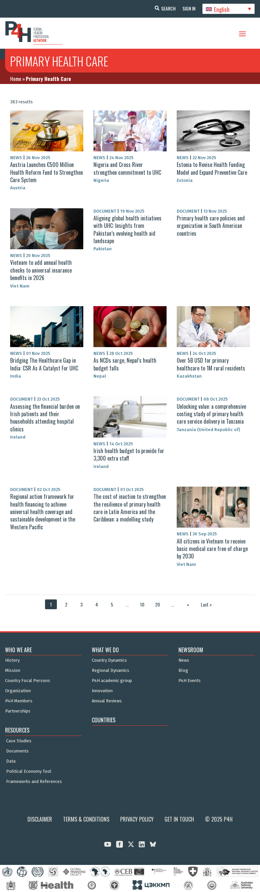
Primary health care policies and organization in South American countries (211, 225)
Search (168, 8)
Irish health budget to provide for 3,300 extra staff (128, 454)
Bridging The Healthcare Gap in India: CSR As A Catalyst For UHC (44, 364)
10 (142, 604)
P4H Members (18, 701)
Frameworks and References (34, 781)
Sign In (188, 8)
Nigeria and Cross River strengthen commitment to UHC (127, 168)
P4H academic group (112, 680)
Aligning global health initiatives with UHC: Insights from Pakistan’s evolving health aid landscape (127, 229)
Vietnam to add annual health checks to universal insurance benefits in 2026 (41, 270)
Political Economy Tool (28, 771)
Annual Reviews (107, 701)
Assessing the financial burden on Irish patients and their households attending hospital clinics (45, 417)
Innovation (102, 690)
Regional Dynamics (110, 670)
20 (157, 604)
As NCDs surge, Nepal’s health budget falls (124, 364)
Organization (18, 690)
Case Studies (18, 741)
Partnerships (17, 711)
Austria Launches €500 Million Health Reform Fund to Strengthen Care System (46, 172)
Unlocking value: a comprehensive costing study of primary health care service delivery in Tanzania (211, 414)
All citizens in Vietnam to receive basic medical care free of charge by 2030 (212, 548)
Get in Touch (179, 819)
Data (11, 761)
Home (15, 78)
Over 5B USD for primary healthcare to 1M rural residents (211, 364)
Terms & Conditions (86, 819)
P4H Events (189, 680)
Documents (17, 751)
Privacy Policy (137, 819)
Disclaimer (39, 819)
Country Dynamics (109, 660)
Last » (206, 604)
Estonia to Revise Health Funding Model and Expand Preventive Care (212, 168)
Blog (183, 670)
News (183, 660)
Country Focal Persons (27, 680)
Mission (12, 670)
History (12, 660)
